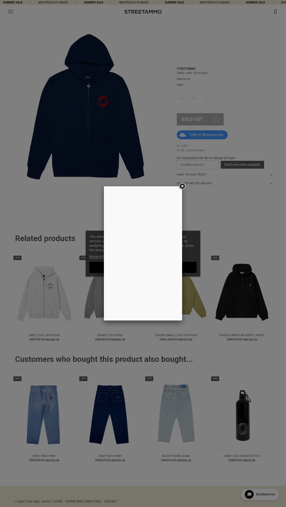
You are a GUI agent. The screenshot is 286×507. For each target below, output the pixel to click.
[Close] (182, 186)
